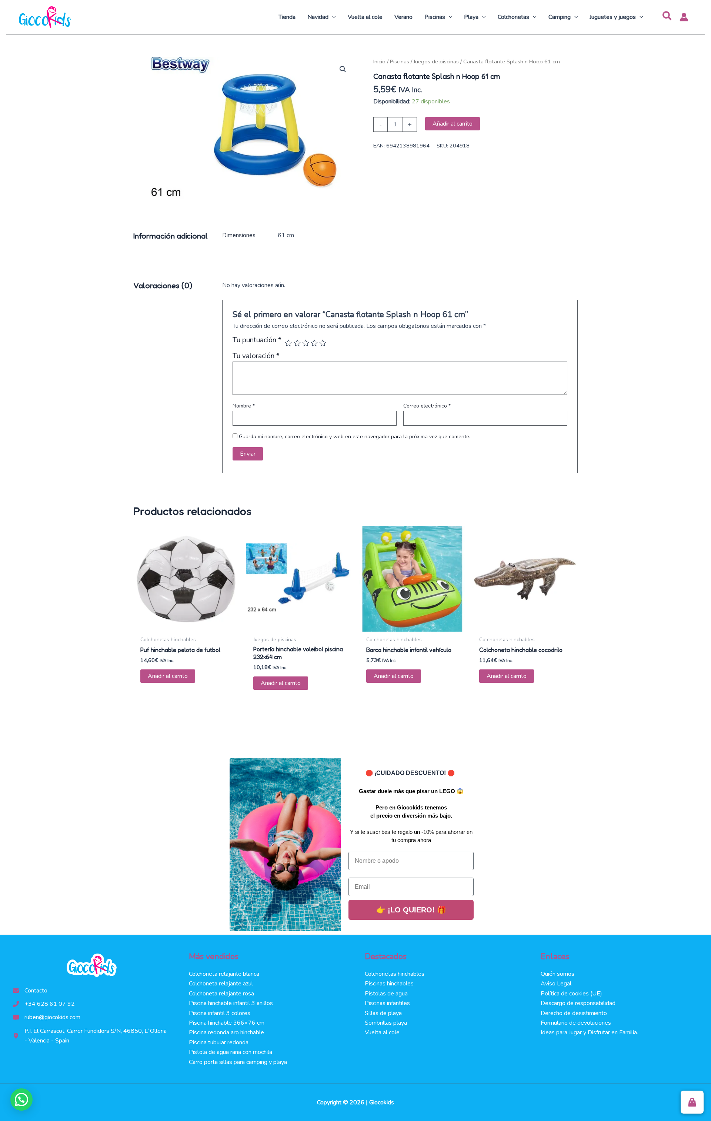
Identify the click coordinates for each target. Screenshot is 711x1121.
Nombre (244, 405)
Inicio (379, 61)
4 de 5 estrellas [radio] (314, 342)
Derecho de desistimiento (574, 1013)
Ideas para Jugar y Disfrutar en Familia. (589, 1032)
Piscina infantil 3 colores (219, 1013)
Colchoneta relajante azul (221, 983)
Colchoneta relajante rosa (221, 993)
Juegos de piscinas (436, 61)
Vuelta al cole (382, 1032)
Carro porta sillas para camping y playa (238, 1062)
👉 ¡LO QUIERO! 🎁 (411, 910)
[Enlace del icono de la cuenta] (684, 17)
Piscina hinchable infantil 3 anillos (231, 1003)
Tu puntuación (257, 340)
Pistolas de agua (386, 993)
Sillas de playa (383, 1013)
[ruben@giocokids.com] (46, 1017)
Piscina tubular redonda (218, 1042)
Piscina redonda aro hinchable (226, 1032)
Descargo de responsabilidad (578, 1003)
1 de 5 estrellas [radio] (288, 342)
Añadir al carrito (453, 124)
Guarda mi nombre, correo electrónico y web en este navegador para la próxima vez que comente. (354, 436)
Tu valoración (256, 356)
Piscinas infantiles (387, 1003)
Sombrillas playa (386, 1023)
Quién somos (557, 974)
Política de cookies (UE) (571, 993)
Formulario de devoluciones (576, 1023)
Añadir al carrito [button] (168, 676)
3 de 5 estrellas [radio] (305, 342)
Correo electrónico (427, 405)
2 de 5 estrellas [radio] (297, 342)
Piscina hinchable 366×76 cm (226, 1023)
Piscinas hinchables (389, 983)
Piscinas (399, 61)
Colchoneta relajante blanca (224, 974)
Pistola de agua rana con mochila (230, 1052)
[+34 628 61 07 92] (44, 1004)
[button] (332, 17)
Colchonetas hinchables (394, 974)
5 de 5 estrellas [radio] (322, 342)
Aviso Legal (556, 983)
